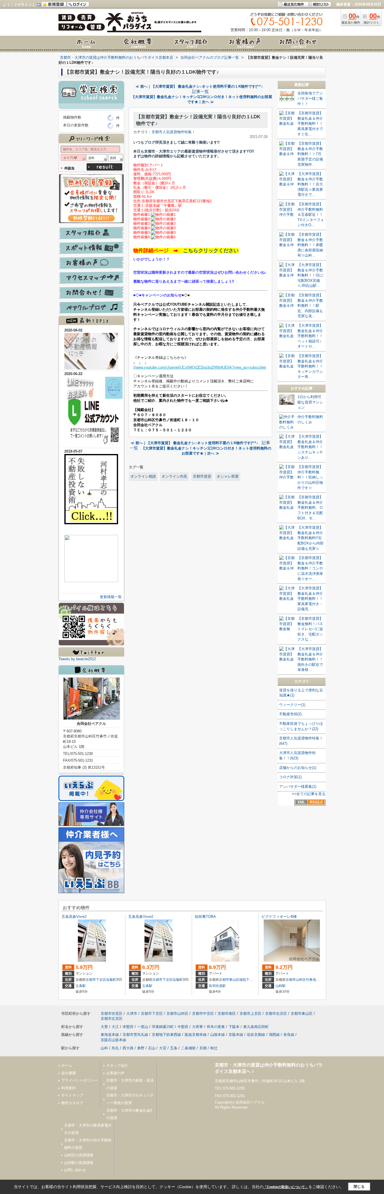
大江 (115, 1027)
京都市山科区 (296, 980)
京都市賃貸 (202, 476)
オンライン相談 (143, 476)
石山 (151, 1048)
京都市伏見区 (112, 1013)
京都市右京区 (276, 1013)
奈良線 (288, 1034)
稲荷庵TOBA (205, 916)
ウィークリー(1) (292, 705)
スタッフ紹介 (117, 1065)
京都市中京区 (203, 1013)
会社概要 (68, 1073)
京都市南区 (227, 1013)
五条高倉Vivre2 (74, 916)
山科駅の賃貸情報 (78, 1163)
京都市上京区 (250, 1013)
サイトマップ (72, 1095)
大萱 (104, 1027)
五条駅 (81, 986)
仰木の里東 (216, 1027)
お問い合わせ (75, 1170)
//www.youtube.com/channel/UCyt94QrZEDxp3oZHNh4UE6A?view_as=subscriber (199, 367)
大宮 (162, 1048)
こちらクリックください (211, 250)
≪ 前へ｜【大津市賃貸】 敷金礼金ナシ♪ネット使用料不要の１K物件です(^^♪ (199, 86)
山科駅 (280, 986)
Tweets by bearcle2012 (77, 659)
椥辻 (214, 1048)
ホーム (66, 1065)
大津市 (131, 1013)
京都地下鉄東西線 (166, 1034)
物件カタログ (72, 1103)
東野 (140, 1048)
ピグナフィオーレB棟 (279, 916)
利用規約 (68, 1088)
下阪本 (234, 1027)
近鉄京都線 (256, 1034)
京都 (203, 1048)
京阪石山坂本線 (113, 1040)
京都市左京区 (112, 1018)
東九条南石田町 (256, 1027)
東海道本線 (110, 1034)
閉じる (359, 1186)
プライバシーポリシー (79, 1080)
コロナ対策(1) (290, 777)
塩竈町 (111, 980)
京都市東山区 (229, 980)
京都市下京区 (96, 980)
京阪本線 (236, 1034)
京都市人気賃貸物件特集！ (173, 132)
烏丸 (115, 1048)
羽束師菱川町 (163, 1027)
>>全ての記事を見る (309, 794)
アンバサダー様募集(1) (297, 786)
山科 (104, 1048)
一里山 (142, 1027)
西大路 (128, 1048)
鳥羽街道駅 (217, 986)
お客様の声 (115, 1073)
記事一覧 (200, 91)
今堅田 (182, 1027)
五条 (173, 1048)
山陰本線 (217, 1034)
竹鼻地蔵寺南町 (317, 980)
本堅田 (128, 1027)
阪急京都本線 (196, 1034)
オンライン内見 (174, 476)
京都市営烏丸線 (135, 1034)
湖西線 (274, 1034)
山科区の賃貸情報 (78, 1155)
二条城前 (188, 1048)
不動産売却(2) (290, 714)
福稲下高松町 (249, 980)
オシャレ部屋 (228, 476)
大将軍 (197, 1027)
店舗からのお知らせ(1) (297, 768)
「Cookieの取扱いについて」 (285, 1187)
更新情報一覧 (111, 597)
